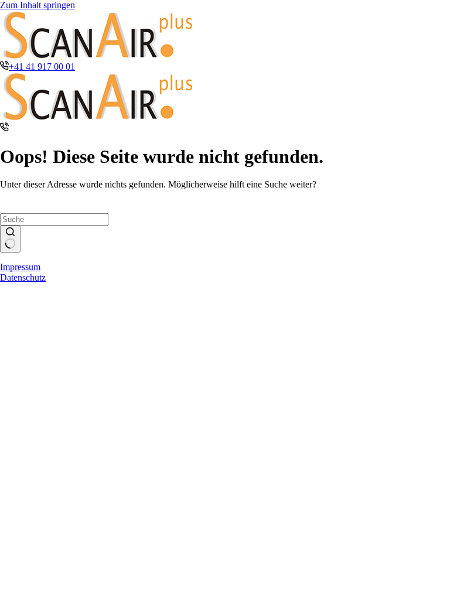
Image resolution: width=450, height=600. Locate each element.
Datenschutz (23, 277)
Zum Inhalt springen (37, 5)
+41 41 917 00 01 (42, 66)
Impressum (20, 267)
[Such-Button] (10, 239)
